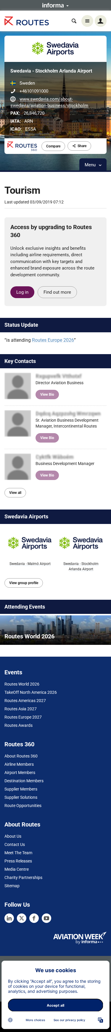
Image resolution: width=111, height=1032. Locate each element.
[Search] (74, 21)
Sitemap (12, 885)
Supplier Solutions (20, 797)
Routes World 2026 (21, 684)
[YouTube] (46, 918)
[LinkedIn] (9, 918)
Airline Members (19, 764)
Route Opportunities (22, 805)
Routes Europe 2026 (53, 340)
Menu (91, 164)
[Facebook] (34, 918)
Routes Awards (18, 725)
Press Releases (18, 861)
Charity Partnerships (23, 877)
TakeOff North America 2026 (30, 692)
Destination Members (24, 780)
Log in (22, 292)
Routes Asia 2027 (20, 708)
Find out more (57, 292)
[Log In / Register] (101, 21)
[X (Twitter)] (21, 918)
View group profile (23, 583)
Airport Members (19, 772)
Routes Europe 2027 (23, 717)
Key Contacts (20, 361)
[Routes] (26, 21)
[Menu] (87, 21)
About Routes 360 (21, 756)
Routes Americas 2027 (25, 700)
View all (15, 493)
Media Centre (16, 869)
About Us (12, 836)
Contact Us (14, 844)
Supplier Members (20, 789)
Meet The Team (18, 852)
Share (82, 146)
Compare (53, 146)
